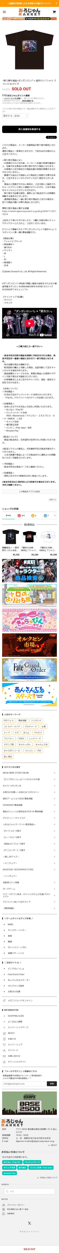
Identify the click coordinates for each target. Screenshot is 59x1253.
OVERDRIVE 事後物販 (12, 805)
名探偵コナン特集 (11, 882)
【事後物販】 (9, 908)
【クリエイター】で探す (14, 850)
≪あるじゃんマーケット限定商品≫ (19, 824)
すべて (8, 516)
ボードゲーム (9, 889)
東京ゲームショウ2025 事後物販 (19, 798)
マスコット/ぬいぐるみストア (16, 902)
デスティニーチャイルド (14, 818)
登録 (52, 1084)
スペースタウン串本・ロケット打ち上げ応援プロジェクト (26, 895)
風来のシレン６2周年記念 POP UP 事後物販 (23, 811)
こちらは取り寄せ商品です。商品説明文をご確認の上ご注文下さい (29, 110)
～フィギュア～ (10, 876)
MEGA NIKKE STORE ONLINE (16, 773)
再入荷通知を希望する (29, 129)
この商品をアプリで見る (29, 491)
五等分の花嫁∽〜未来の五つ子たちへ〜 (22, 792)
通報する (52, 500)
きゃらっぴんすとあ (12, 786)
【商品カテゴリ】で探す (14, 844)
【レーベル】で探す (12, 837)
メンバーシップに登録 (12, 98)
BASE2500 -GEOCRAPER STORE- (18, 869)
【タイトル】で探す (12, 831)
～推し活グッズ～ (11, 857)
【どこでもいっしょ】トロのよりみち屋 (22, 779)
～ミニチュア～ (10, 863)
